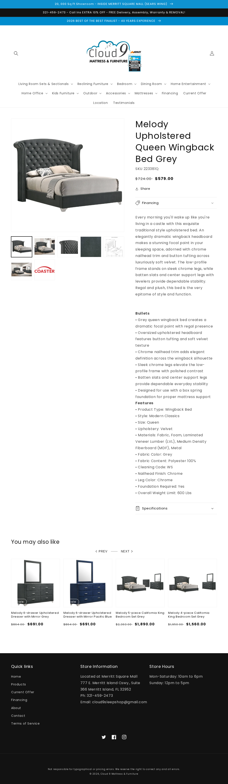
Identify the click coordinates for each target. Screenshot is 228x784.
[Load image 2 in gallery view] (44, 246)
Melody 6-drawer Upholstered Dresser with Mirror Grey (35, 615)
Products (18, 684)
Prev (103, 551)
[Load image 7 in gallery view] (44, 269)
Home (16, 676)
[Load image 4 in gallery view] (90, 246)
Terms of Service (25, 723)
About (16, 708)
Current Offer (22, 692)
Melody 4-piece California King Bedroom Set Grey (189, 615)
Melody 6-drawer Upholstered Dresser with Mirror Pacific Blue (87, 615)
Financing (19, 700)
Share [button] (145, 188)
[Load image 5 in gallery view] (114, 246)
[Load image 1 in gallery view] (21, 246)
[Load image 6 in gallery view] (21, 269)
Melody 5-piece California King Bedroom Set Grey (140, 615)
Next (125, 551)
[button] (16, 53)
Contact (18, 715)
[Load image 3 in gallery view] (67, 246)
